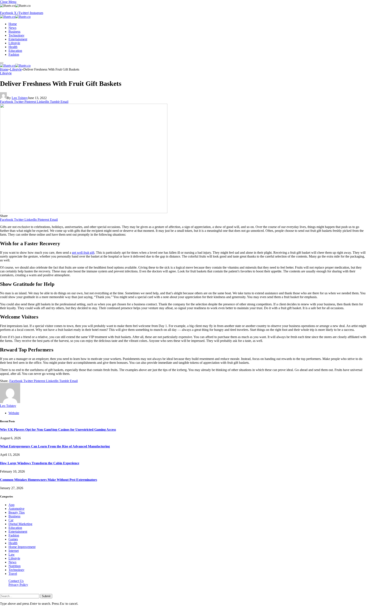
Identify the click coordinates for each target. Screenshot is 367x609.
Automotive (16, 508)
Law (11, 554)
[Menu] (1, 63)
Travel (12, 573)
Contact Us (16, 581)
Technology (16, 35)
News (12, 28)
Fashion (13, 54)
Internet (13, 550)
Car (10, 520)
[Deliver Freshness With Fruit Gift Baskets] (83, 212)
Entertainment (17, 39)
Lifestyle (14, 43)
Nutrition (14, 566)
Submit (46, 596)
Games (13, 539)
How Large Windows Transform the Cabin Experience (39, 463)
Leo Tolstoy (20, 98)
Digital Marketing (20, 524)
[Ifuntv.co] (15, 16)
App (11, 505)
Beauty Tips (16, 512)
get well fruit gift (83, 252)
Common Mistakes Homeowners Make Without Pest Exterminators (48, 480)
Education (15, 50)
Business (14, 31)
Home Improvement (21, 547)
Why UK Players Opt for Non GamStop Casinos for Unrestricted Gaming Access (58, 429)
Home (12, 24)
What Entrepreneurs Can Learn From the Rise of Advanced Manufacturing (55, 446)
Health (12, 47)
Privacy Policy (18, 584)
